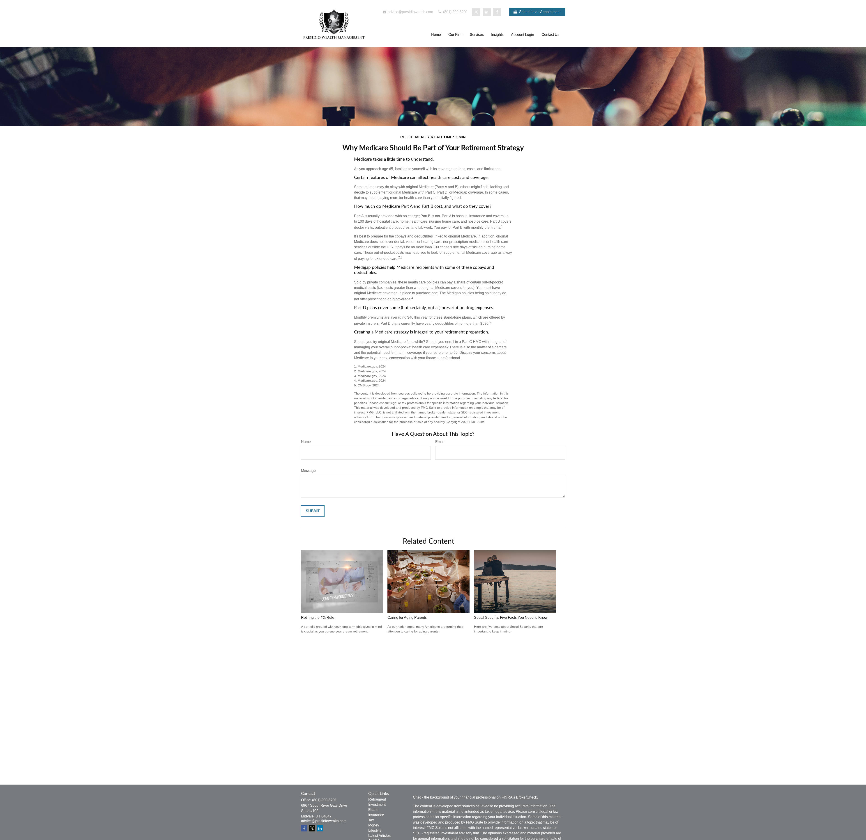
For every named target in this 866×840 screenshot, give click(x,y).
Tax (371, 820)
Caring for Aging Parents (407, 617)
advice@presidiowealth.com (410, 12)
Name (306, 442)
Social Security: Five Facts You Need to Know (511, 617)
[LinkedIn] (487, 12)
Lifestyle (375, 830)
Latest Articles (379, 836)
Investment (377, 804)
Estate (373, 810)
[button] (436, 35)
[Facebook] (497, 12)
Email (440, 442)
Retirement (377, 799)
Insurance (376, 815)
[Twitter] (476, 12)
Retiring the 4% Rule (317, 617)
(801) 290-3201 (455, 12)
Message (308, 470)
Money (373, 825)
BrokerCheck (526, 797)
